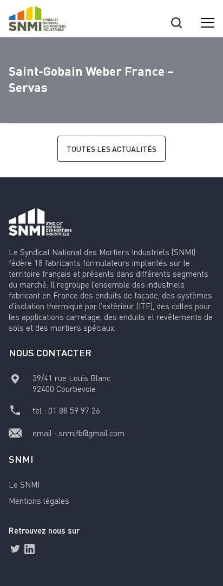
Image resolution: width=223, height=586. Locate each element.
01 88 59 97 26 (74, 410)
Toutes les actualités (111, 149)
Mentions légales (39, 500)
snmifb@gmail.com (91, 433)
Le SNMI (24, 484)
